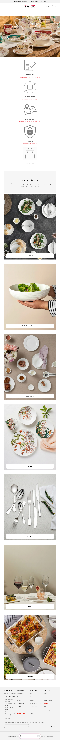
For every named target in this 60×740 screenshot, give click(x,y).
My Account (47, 697)
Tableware (20, 693)
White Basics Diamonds (30, 326)
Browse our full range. (29, 166)
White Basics (30, 396)
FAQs (45, 706)
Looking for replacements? (29, 99)
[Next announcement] (57, 1)
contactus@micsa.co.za (12, 693)
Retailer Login (47, 710)
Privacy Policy (34, 706)
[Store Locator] (46, 6)
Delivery (32, 700)
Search (46, 693)
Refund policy (42, 736)
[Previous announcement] (2, 1)
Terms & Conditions (35, 703)
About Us (32, 693)
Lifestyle (19, 706)
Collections (20, 710)
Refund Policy (34, 710)
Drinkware (29, 606)
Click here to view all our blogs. (29, 77)
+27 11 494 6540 (10, 696)
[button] (3, 6)
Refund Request (48, 700)
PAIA (31, 713)
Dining (30, 466)
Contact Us (33, 697)
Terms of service (49, 736)
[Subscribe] (28, 726)
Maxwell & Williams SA (15, 736)
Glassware (20, 697)
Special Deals (21, 713)
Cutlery (29, 536)
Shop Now (20, 48)
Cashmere (30, 256)
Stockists (46, 703)
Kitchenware (30, 677)
